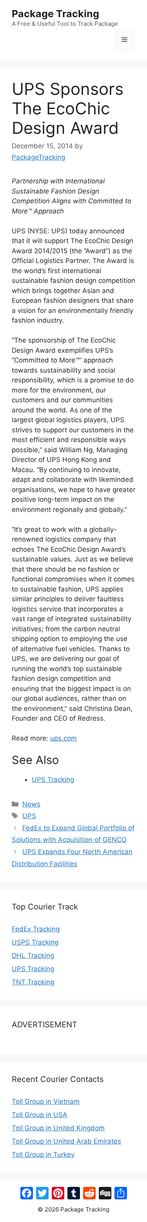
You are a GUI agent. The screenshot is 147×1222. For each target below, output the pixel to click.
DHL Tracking (33, 955)
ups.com (63, 738)
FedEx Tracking (36, 929)
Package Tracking (55, 14)
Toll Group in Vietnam (46, 1101)
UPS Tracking (53, 779)
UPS (29, 816)
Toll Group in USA (39, 1115)
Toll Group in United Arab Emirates (66, 1141)
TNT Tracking (33, 982)
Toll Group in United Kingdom (58, 1128)
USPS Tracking (35, 942)
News (31, 804)
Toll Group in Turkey (43, 1154)
